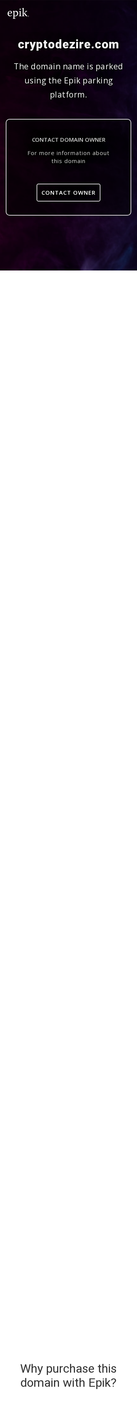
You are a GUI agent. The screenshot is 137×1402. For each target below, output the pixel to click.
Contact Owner (68, 192)
